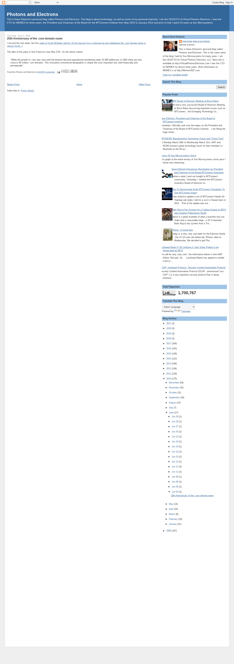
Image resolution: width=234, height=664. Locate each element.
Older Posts (145, 84)
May (171, 504)
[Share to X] (69, 71)
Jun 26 (175, 431)
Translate (185, 311)
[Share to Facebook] (72, 71)
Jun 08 (175, 481)
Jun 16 (175, 451)
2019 (169, 333)
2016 (169, 348)
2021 (169, 323)
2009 (169, 530)
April (171, 509)
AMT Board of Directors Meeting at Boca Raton (195, 101)
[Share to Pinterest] (76, 71)
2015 (169, 353)
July (171, 407)
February (173, 519)
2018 (169, 338)
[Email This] (63, 71)
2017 (169, 343)
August (173, 402)
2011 (169, 373)
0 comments (50, 72)
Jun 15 (175, 456)
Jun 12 (175, 471)
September (174, 397)
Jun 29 (175, 421)
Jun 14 (175, 461)
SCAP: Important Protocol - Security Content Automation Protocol (192, 267)
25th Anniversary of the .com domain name (35, 38)
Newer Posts (13, 84)
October (173, 392)
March (172, 514)
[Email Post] (58, 72)
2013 (169, 363)
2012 (169, 368)
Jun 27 (175, 426)
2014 (169, 358)
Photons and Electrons (32, 14)
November (174, 387)
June (171, 412)
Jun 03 (175, 491)
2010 (169, 378)
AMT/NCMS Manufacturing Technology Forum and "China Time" (192, 138)
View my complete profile (175, 75)
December (174, 382)
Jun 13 (175, 466)
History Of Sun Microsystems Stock (178, 155)
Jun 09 (175, 476)
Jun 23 (175, 436)
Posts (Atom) (27, 90)
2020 (169, 328)
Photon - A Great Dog (182, 230)
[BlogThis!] (66, 71)
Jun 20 (175, 441)
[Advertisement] (176, 587)
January (173, 524)
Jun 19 (175, 446)
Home (79, 84)
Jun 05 (175, 486)
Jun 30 (175, 416)
